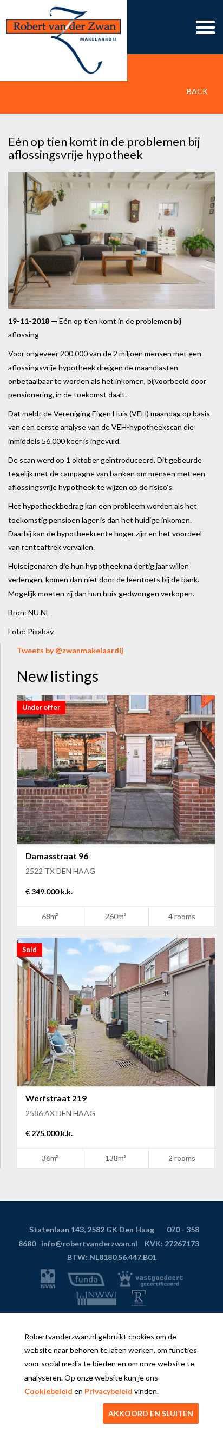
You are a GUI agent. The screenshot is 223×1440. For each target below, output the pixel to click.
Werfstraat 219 (56, 1098)
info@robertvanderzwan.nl (89, 1243)
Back (196, 91)
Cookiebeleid (48, 1391)
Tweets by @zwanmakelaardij (70, 650)
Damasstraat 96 (56, 856)
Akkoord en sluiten (150, 1413)
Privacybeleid (108, 1391)
